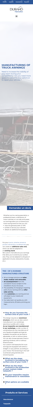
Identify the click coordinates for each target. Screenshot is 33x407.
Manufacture (8, 399)
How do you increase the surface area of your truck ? (17, 313)
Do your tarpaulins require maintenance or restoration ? (16, 376)
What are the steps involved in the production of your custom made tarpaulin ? (16, 368)
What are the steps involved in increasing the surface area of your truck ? (15, 360)
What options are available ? (17, 383)
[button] (16, 16)
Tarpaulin (6, 404)
